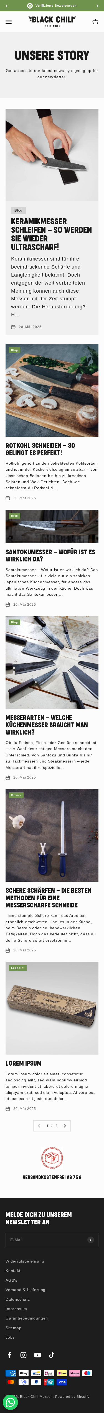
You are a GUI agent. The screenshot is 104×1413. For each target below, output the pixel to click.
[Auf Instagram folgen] (23, 1355)
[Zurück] (6, 6)
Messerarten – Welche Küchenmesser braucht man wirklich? (47, 725)
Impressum (16, 1309)
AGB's (11, 1280)
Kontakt (13, 1270)
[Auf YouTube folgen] (37, 1355)
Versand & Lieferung (25, 1289)
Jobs (10, 1337)
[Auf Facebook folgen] (9, 1355)
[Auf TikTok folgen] (51, 1355)
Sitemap (14, 1328)
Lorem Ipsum (24, 1064)
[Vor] (97, 6)
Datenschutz (18, 1299)
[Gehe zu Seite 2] (64, 1126)
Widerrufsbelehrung (25, 1261)
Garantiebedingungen (27, 1318)
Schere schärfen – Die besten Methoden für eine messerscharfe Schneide (49, 898)
